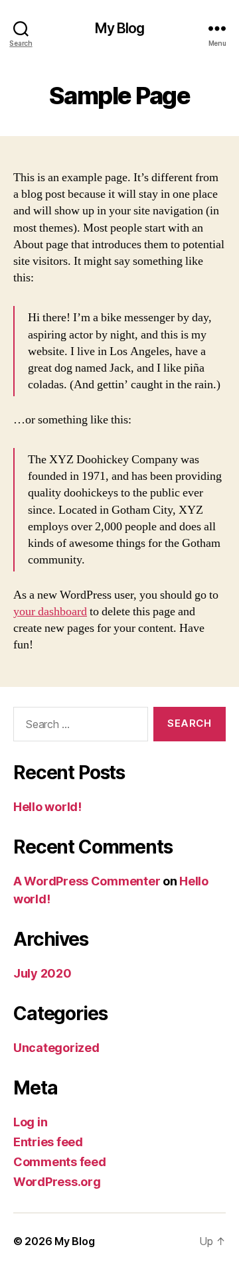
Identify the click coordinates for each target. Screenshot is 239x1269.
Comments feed (59, 1162)
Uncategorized (56, 1048)
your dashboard (50, 611)
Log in (30, 1122)
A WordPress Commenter (86, 881)
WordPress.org (57, 1182)
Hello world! (47, 807)
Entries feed (48, 1142)
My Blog (120, 28)
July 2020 (42, 973)
